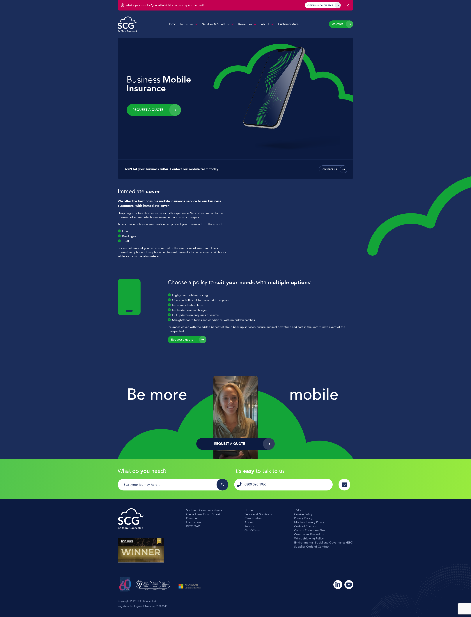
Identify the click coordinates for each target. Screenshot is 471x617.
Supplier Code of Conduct (311, 547)
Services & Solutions (215, 24)
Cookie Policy (303, 514)
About (265, 24)
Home (172, 24)
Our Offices (252, 530)
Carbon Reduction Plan (309, 530)
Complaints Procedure (309, 534)
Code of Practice (305, 526)
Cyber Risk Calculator (320, 5)
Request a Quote (147, 110)
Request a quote (182, 340)
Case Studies (253, 518)
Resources (245, 24)
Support (250, 526)
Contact (337, 24)
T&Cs (297, 510)
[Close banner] (347, 5)
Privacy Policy (303, 518)
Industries (186, 24)
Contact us (330, 169)
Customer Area (288, 24)
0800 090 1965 (256, 484)
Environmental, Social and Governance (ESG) (323, 543)
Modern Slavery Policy (309, 522)
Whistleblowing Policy (309, 539)
